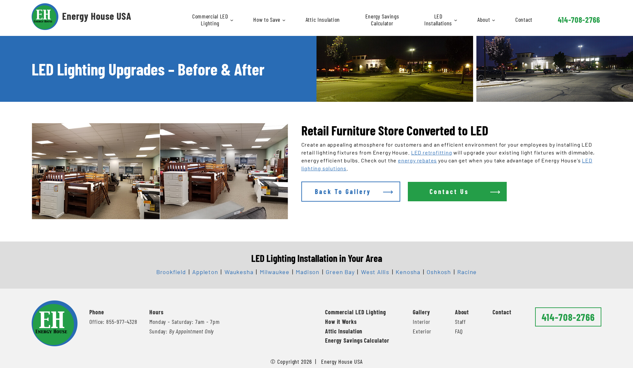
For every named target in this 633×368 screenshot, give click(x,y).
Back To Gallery (343, 191)
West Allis (375, 271)
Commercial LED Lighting (210, 20)
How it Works (341, 321)
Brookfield (171, 271)
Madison (307, 271)
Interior (421, 321)
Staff (460, 321)
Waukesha (239, 271)
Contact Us (449, 191)
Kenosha (408, 271)
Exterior (422, 331)
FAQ (459, 331)
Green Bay (340, 271)
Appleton (205, 271)
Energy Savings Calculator (382, 20)
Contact (523, 19)
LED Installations (438, 20)
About (483, 19)
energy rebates (417, 160)
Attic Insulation (323, 19)
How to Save (266, 19)
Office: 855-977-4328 (113, 321)
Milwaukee (274, 271)
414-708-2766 (579, 19)
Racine (467, 271)
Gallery (421, 312)
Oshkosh (439, 271)
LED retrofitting (431, 152)
